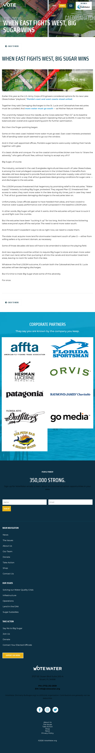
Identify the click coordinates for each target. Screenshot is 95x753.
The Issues (8, 540)
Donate (62, 5)
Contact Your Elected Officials (17, 645)
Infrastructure (9, 595)
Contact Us (8, 573)
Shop (5, 568)
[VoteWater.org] (9, 5)
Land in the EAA (11, 606)
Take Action (8, 562)
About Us (7, 546)
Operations (8, 601)
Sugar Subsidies (11, 612)
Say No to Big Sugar (12, 628)
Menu (54, 5)
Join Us (6, 634)
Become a (84, 3)
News (5, 535)
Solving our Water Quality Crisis (18, 590)
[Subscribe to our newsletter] (71, 6)
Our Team (7, 551)
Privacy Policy (47, 733)
